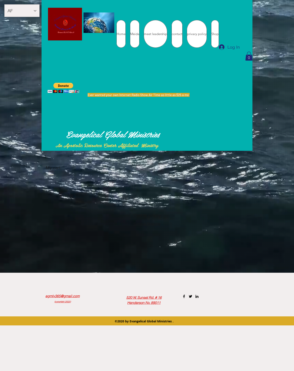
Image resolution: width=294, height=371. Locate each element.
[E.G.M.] (184, 296)
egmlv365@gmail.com (62, 296)
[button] (249, 56)
